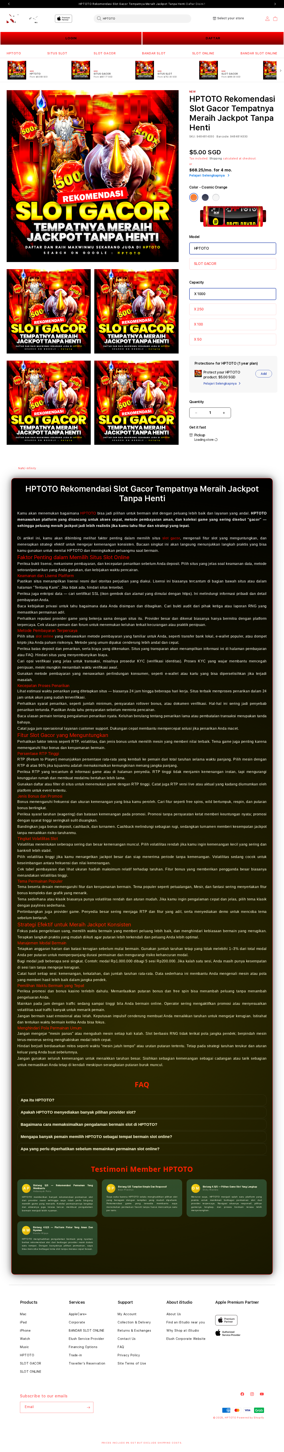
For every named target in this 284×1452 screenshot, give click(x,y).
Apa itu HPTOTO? (37, 1100)
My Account (127, 1314)
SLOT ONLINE (203, 53)
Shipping (215, 158)
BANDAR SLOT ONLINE (259, 53)
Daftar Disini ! (195, 4)
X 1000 (199, 294)
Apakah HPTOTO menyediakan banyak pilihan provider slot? (78, 1112)
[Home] (22, 18)
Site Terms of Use (132, 1363)
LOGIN (71, 38)
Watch (25, 1339)
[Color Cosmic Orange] (193, 197)
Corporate (77, 1322)
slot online (45, 636)
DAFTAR (213, 38)
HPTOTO (14, 53)
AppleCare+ (78, 1314)
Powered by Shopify (250, 1417)
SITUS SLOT (57, 53)
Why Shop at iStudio (182, 1330)
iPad (23, 1322)
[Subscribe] (88, 1407)
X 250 (199, 309)
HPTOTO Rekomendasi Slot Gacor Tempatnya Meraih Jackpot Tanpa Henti (142, 4)
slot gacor (171, 538)
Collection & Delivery (134, 1322)
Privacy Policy (129, 1355)
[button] (14, 53)
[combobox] (142, 18)
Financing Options (83, 1347)
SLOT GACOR (105, 53)
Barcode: (223, 136)
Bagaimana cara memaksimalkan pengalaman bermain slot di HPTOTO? (89, 1124)
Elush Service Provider (86, 1339)
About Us (173, 1314)
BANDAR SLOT (154, 53)
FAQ (121, 1347)
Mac (23, 1314)
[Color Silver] (215, 197)
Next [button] (275, 4)
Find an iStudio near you (185, 1322)
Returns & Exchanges (134, 1330)
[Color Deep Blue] (205, 197)
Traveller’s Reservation (87, 1363)
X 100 (198, 324)
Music (24, 1347)
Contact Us (127, 1339)
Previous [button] (9, 4)
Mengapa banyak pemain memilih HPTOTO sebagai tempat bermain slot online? (96, 1136)
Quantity (196, 402)
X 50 (198, 339)
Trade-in (75, 1355)
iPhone (25, 1330)
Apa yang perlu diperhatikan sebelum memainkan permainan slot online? (90, 1149)
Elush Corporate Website (186, 1339)
